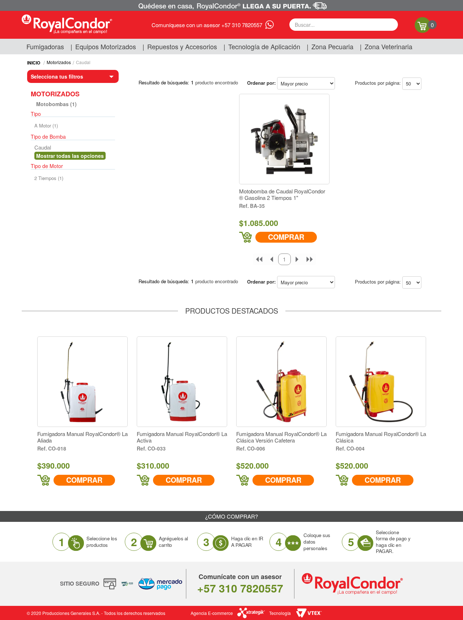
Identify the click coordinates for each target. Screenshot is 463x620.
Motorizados (59, 62)
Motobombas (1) (56, 104)
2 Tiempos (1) (48, 178)
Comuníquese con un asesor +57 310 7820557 (207, 25)
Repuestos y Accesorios (182, 46)
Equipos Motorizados (105, 46)
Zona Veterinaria (388, 46)
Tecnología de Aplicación (264, 46)
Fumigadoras (45, 46)
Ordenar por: (261, 82)
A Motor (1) (46, 125)
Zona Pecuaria (332, 46)
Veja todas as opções (70, 156)
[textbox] (343, 24)
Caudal (83, 62)
